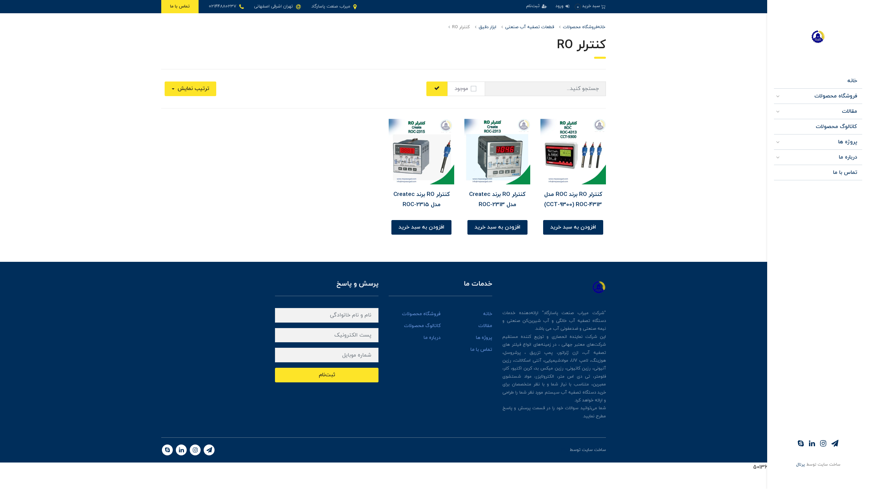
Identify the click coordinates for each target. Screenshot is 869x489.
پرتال (800, 464)
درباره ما (848, 157)
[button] (590, 6)
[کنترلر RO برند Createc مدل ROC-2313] (497, 151)
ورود (560, 6)
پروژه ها (847, 142)
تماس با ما (180, 6)
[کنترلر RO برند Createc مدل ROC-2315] (421, 151)
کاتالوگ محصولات (836, 126)
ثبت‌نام (533, 6)
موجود (461, 88)
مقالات (849, 111)
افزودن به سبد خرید (573, 227)
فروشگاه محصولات (835, 96)
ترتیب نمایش (192, 88)
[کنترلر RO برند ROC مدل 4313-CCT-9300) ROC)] (573, 151)
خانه (852, 81)
